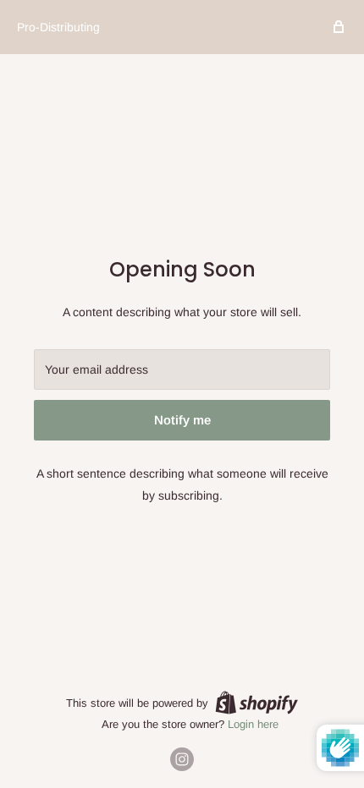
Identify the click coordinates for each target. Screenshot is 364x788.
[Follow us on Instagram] (182, 759)
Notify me (182, 420)
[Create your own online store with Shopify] (256, 702)
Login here (253, 724)
